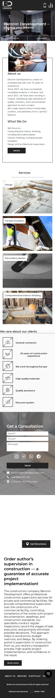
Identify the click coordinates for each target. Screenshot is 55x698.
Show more (13, 663)
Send (27, 465)
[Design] (27, 196)
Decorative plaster (15, 258)
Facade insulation (14, 221)
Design (9, 184)
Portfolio (14, 38)
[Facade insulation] (27, 233)
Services (22, 676)
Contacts (41, 38)
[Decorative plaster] (27, 270)
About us (14, 73)
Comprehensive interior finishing (23, 295)
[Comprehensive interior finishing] (27, 307)
